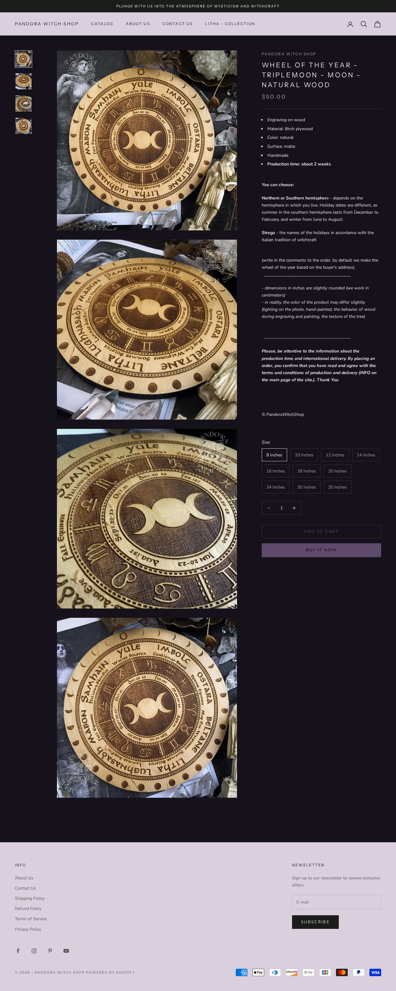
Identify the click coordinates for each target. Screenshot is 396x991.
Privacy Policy (28, 929)
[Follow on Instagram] (34, 951)
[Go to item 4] (23, 126)
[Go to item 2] (23, 81)
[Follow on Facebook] (18, 951)
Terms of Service (31, 919)
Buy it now (321, 550)
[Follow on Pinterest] (50, 951)
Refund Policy (28, 909)
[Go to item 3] (23, 103)
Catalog (102, 24)
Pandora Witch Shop (289, 54)
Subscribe (315, 922)
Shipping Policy (30, 898)
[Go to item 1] (23, 59)
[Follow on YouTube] (66, 951)
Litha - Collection (230, 24)
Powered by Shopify (110, 972)
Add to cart (321, 531)
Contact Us (25, 888)
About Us (138, 24)
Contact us (177, 24)
